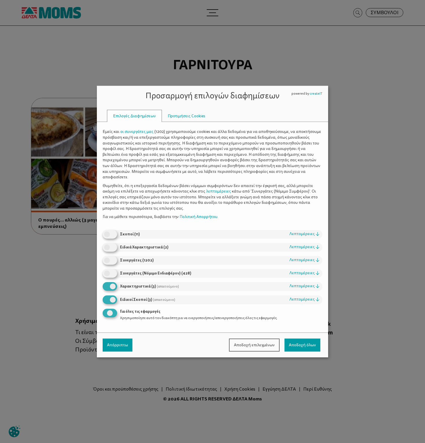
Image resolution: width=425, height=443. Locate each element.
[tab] (134, 116)
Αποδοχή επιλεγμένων (254, 345)
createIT (316, 93)
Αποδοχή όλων (302, 345)
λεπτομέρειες (304, 234)
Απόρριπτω (117, 345)
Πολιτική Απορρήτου (198, 217)
